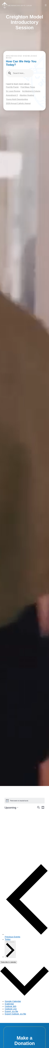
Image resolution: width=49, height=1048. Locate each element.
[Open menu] (45, 5)
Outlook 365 (10, 1006)
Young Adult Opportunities (17, 99)
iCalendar (9, 1004)
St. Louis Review (13, 91)
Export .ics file (11, 1011)
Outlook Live (11, 1009)
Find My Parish (12, 87)
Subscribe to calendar (8, 962)
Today (7, 939)
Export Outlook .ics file (15, 1014)
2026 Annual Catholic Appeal (18, 103)
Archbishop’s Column (31, 91)
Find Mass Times (28, 87)
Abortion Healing (27, 95)
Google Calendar (13, 1001)
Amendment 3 (12, 95)
